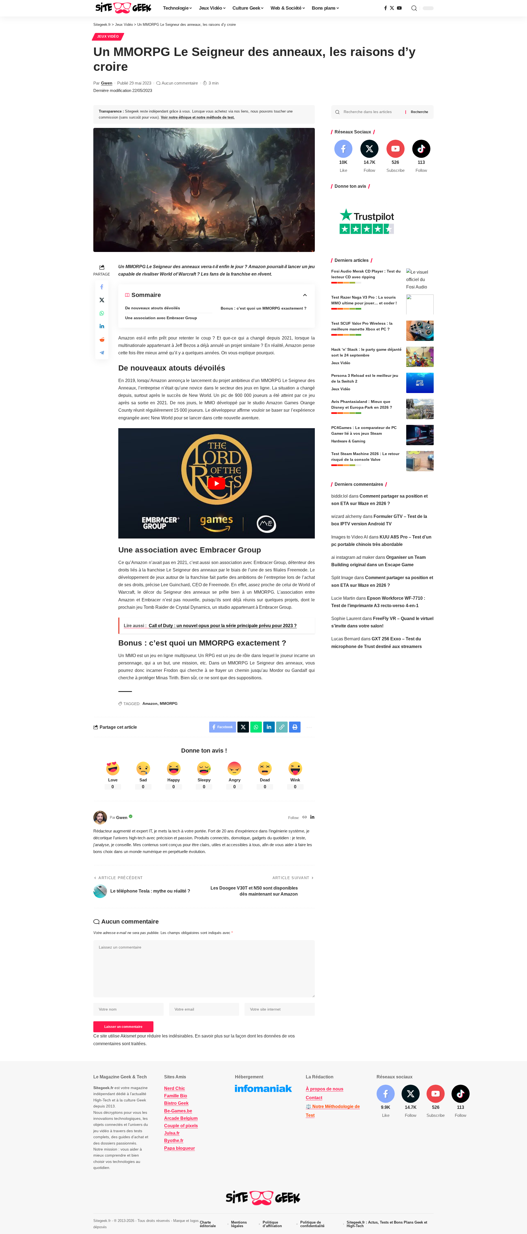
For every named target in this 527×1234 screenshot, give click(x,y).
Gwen (106, 83)
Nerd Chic (174, 1088)
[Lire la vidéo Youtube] (216, 483)
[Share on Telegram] (101, 352)
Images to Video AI (349, 536)
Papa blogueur (179, 1148)
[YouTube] (399, 8)
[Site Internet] (304, 817)
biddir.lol (339, 495)
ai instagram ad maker (352, 557)
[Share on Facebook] (101, 286)
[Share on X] (101, 300)
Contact (314, 1097)
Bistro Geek (176, 1103)
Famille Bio (175, 1095)
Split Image (342, 577)
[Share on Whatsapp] (101, 313)
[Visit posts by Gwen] (100, 817)
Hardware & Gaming (348, 441)
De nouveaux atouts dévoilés (152, 308)
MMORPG (169, 703)
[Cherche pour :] (372, 112)
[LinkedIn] (312, 817)
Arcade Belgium (181, 1118)
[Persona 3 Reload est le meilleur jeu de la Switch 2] (420, 382)
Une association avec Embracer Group (161, 318)
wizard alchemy (346, 516)
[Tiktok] (421, 156)
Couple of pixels (181, 1125)
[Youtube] (395, 156)
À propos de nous (324, 1089)
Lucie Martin (343, 598)
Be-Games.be (178, 1110)
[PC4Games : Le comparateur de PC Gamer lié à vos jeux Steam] (420, 435)
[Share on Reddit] (101, 339)
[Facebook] (385, 8)
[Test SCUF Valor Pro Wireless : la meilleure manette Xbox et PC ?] (420, 330)
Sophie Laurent (346, 618)
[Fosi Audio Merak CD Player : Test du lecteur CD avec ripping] (420, 278)
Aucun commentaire (180, 83)
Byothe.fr (173, 1140)
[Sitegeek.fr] (123, 8)
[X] (392, 8)
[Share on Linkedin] (101, 326)
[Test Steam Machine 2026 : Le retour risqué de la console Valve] (420, 461)
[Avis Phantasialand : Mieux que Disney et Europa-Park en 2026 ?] (420, 409)
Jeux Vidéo (108, 36)
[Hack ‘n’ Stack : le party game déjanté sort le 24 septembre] (420, 356)
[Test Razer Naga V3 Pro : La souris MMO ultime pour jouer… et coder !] (420, 304)
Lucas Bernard (345, 638)
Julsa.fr (172, 1133)
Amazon (150, 703)
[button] (414, 8)
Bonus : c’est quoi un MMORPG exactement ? (264, 308)
